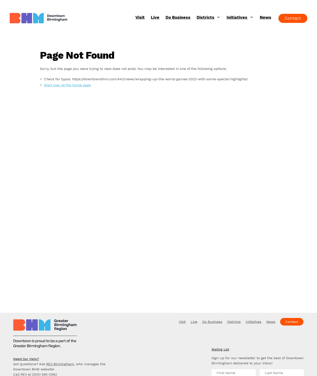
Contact (293, 18)
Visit (140, 17)
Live (155, 17)
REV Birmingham (60, 364)
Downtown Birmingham (59, 18)
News (265, 17)
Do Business (178, 17)
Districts (205, 17)
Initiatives (237, 17)
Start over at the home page (67, 85)
